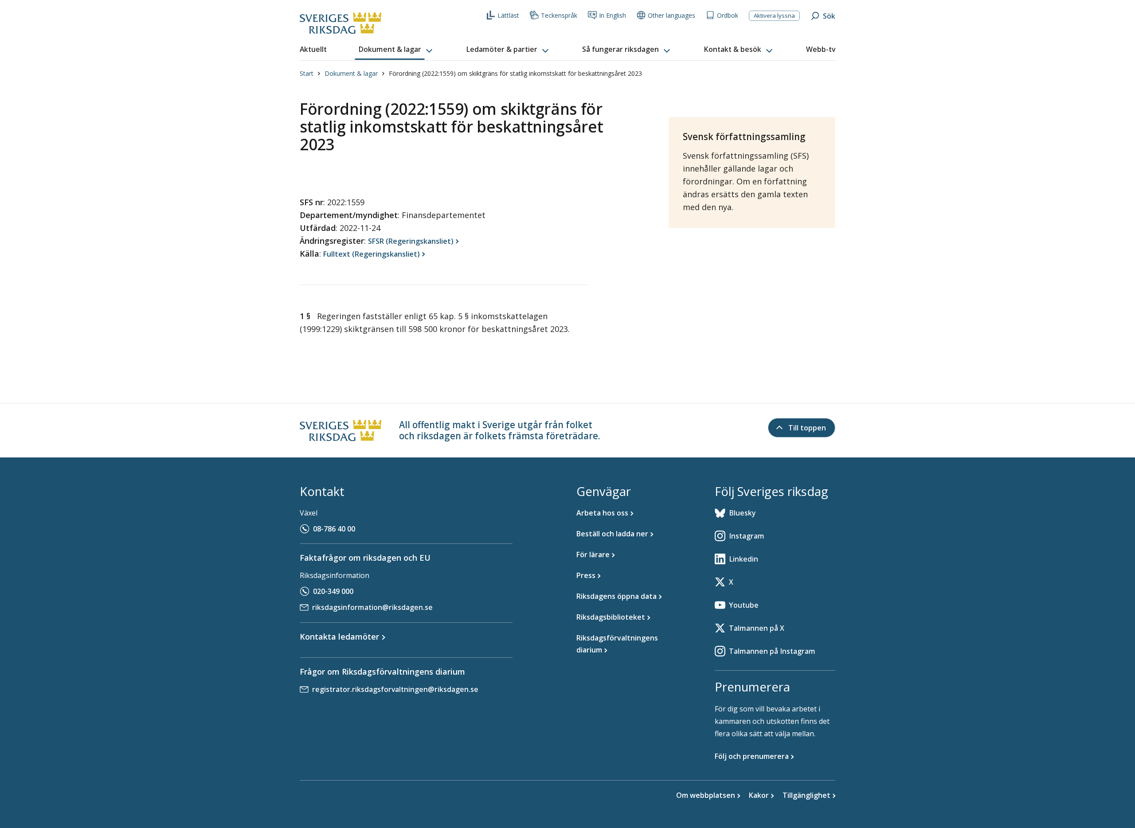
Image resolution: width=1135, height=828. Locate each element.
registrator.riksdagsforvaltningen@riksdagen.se (395, 689)
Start (306, 73)
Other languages (671, 15)
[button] (396, 49)
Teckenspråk (559, 15)
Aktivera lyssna (774, 16)
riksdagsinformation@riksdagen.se (372, 607)
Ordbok (727, 15)
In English (612, 15)
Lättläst (508, 15)
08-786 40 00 (334, 529)
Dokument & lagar (351, 73)
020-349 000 (333, 591)
